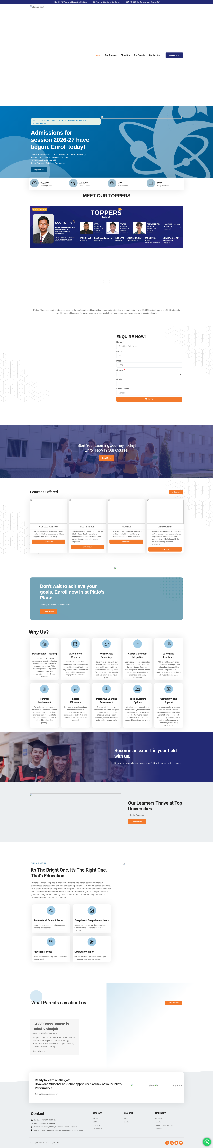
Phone (119, 361)
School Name (122, 389)
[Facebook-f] (167, 1143)
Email (119, 351)
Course (120, 370)
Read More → (39, 1051)
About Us (125, 55)
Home (97, 55)
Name (119, 342)
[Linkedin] (176, 1143)
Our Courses (110, 55)
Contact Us (154, 55)
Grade (119, 379)
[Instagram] (172, 1143)
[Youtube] (181, 1143)
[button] (32, 227)
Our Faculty (139, 55)
